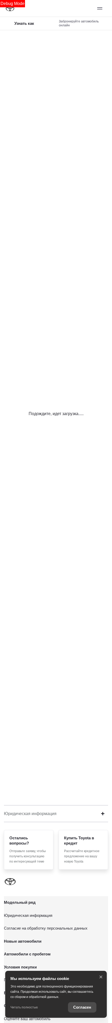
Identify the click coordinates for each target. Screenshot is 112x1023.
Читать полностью (24, 1007)
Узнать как (24, 23)
